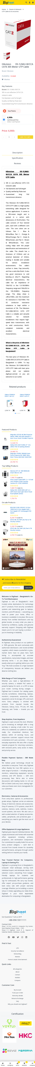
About (17, 972)
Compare (17, 980)
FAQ (17, 1001)
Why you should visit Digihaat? (17, 1004)
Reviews (17, 163)
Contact (17, 975)
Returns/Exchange (17, 998)
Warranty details (17, 995)
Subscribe (28, 588)
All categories (17, 969)
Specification (17, 158)
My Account (17, 990)
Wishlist (17, 977)
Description (17, 152)
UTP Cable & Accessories (10, 11)
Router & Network (15, 9)
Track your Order (17, 993)
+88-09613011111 (17, 920)
